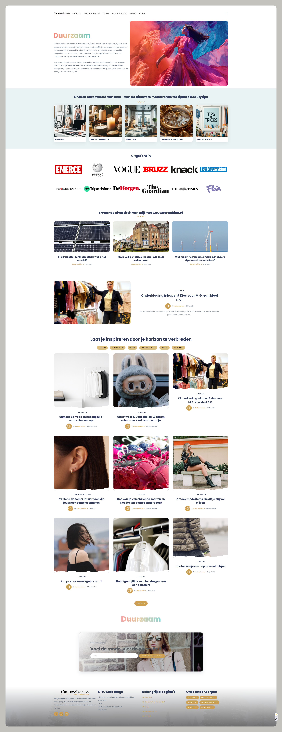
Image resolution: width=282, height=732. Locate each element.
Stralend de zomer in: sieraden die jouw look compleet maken (81, 501)
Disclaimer (102, 710)
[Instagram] (67, 714)
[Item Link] (70, 121)
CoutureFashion (77, 264)
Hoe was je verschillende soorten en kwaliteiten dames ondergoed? (141, 501)
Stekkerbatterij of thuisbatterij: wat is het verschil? (82, 258)
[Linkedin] (61, 714)
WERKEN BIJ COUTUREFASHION (110, 707)
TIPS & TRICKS (204, 139)
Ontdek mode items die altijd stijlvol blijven (200, 501)
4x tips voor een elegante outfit (81, 581)
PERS (100, 703)
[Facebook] (56, 714)
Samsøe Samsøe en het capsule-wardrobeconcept (81, 418)
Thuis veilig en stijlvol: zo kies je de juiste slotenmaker (141, 258)
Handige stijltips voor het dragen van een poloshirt (141, 583)
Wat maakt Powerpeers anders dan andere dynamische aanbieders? (200, 258)
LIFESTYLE (131, 139)
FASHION (60, 139)
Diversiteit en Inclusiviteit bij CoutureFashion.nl (116, 697)
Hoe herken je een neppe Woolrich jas (200, 566)
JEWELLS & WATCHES (172, 139)
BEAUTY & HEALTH (100, 139)
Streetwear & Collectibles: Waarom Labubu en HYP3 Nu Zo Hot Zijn (141, 418)
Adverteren (102, 700)
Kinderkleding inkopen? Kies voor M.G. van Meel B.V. (179, 297)
